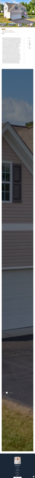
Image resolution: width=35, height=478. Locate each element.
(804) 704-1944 (17, 470)
